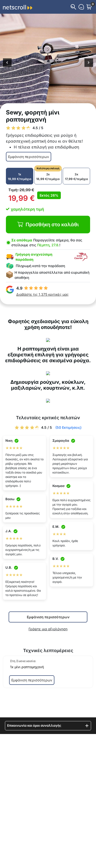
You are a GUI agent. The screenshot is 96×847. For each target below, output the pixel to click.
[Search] (73, 7)
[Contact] (81, 7)
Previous (7, 63)
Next (88, 63)
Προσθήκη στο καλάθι (52, 224)
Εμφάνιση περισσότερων (28, 157)
